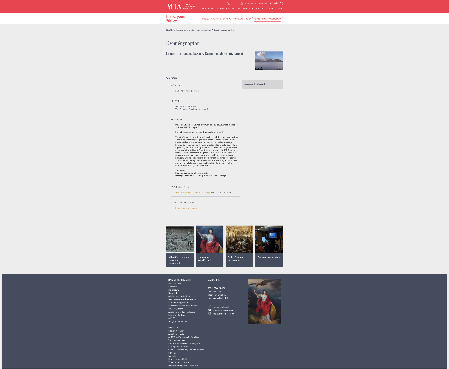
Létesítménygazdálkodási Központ (183, 305)
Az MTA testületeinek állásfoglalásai (183, 337)
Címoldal (169, 30)
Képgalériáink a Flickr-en (223, 314)
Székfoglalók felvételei (178, 346)
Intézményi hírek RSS (217, 295)
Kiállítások (216, 19)
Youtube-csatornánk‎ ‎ (268, 256)
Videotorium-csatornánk (178, 362)
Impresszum (173, 290)
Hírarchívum (173, 327)
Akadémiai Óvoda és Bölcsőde (181, 312)
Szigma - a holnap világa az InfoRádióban (186, 349)
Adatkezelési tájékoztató (179, 296)
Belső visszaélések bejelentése (182, 299)
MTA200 (211, 8)
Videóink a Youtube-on (223, 310)
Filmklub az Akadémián (178, 359)
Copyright (172, 293)
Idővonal (227, 19)
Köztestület (223, 8)
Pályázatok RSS (214, 291)
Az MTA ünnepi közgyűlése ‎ (236, 258)
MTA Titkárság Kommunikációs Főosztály (192, 192)
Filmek (248, 19)
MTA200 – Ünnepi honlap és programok (179, 259)
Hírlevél (205, 19)
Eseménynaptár (182, 30)
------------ (173, 324)
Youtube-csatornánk (177, 340)
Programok (238, 19)
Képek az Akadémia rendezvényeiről (184, 343)
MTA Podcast (174, 353)
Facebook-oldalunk (221, 307)
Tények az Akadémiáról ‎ (205, 258)
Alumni (269, 8)
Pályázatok (247, 8)
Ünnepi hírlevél (174, 283)
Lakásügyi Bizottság (177, 315)
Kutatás (236, 8)
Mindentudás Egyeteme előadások (183, 365)
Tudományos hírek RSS (218, 298)
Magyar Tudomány (176, 331)
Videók (278, 8)
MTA (204, 8)
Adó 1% (171, 318)
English (263, 3)
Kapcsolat (250, 3)
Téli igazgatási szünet (177, 321)
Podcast (259, 8)
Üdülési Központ (175, 308)
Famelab (172, 356)
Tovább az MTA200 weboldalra (267, 19)
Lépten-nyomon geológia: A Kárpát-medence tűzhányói (204, 53)
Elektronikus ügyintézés (178, 302)
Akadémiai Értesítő (176, 334)
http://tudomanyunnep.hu (186, 208)
